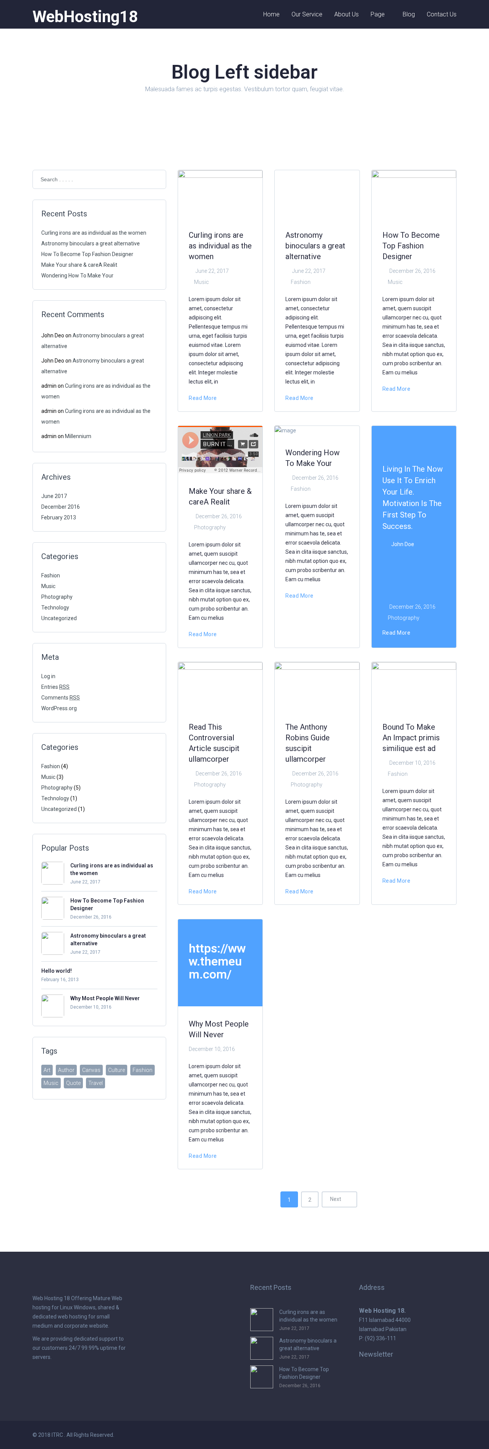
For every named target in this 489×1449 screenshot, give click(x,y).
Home (271, 14)
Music (48, 586)
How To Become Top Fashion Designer (87, 254)
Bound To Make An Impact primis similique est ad (411, 737)
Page (378, 14)
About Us (346, 14)
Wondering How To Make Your (77, 275)
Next (336, 1199)
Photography (57, 597)
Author (66, 1070)
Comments (60, 698)
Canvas (91, 1070)
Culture (116, 1070)
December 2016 (60, 507)
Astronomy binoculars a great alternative (90, 243)
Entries (55, 687)
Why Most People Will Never (105, 998)
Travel (95, 1083)
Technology (55, 607)
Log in (48, 676)
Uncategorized (59, 618)
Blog (409, 14)
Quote (73, 1083)
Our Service (306, 14)
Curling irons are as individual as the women (93, 233)
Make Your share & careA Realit (79, 265)
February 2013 (58, 517)
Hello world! (56, 971)
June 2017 (54, 496)
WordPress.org (59, 708)
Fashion (50, 575)
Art (47, 1070)
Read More (203, 398)
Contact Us (442, 14)
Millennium (78, 436)
